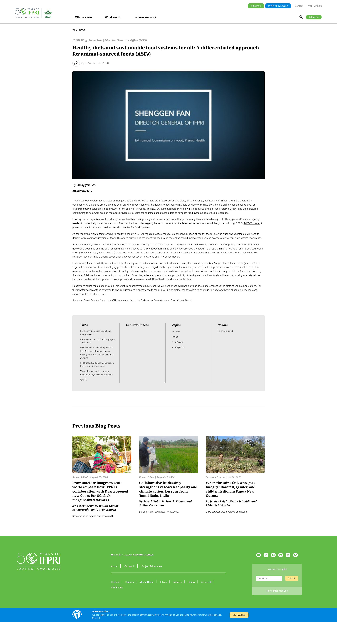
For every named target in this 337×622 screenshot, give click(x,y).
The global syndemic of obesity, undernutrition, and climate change (96, 373)
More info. (96, 618)
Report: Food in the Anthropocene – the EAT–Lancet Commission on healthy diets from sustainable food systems (96, 352)
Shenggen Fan (86, 185)
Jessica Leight (219, 501)
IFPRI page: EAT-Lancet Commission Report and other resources (97, 365)
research (87, 256)
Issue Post (95, 40)
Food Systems (178, 347)
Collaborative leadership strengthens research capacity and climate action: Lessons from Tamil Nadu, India (168, 489)
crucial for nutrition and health (202, 252)
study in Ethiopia (230, 271)
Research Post (80, 477)
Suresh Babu (151, 501)
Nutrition (176, 331)
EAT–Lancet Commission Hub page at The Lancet (97, 341)
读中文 (83, 379)
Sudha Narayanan (151, 505)
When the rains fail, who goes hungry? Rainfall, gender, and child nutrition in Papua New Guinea (230, 489)
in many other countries (205, 271)
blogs (82, 30)
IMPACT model (252, 223)
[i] (301, 17)
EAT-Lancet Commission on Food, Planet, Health (95, 333)
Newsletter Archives (277, 590)
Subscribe (314, 17)
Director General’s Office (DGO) (126, 40)
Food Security (178, 342)
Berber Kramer (87, 506)
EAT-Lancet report (166, 208)
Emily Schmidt (240, 501)
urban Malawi (172, 271)
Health (175, 337)
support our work (278, 6)
